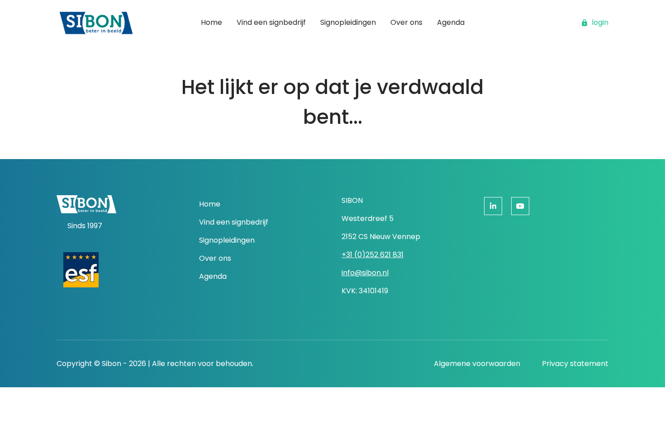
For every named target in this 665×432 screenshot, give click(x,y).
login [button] (600, 22)
